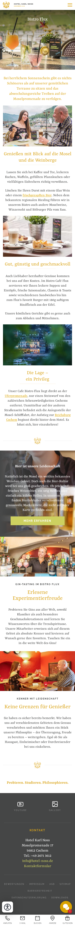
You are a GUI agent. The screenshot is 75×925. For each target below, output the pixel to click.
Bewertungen (14, 884)
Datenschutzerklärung (29, 898)
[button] (70, 5)
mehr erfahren (37, 520)
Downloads (59, 898)
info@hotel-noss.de (37, 861)
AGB (52, 884)
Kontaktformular (37, 866)
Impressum (37, 884)
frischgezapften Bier (37, 195)
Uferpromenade (16, 396)
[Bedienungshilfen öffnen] (7, 907)
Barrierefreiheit (40, 891)
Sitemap (65, 884)
